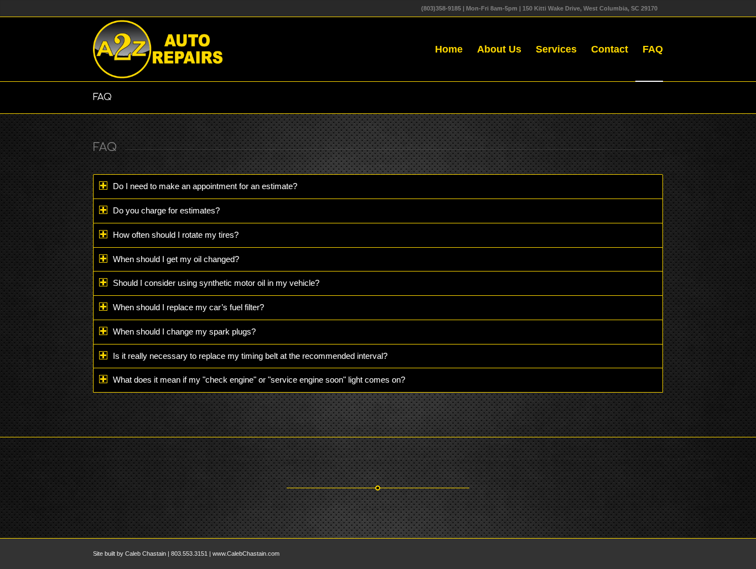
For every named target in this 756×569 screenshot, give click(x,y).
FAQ (102, 97)
